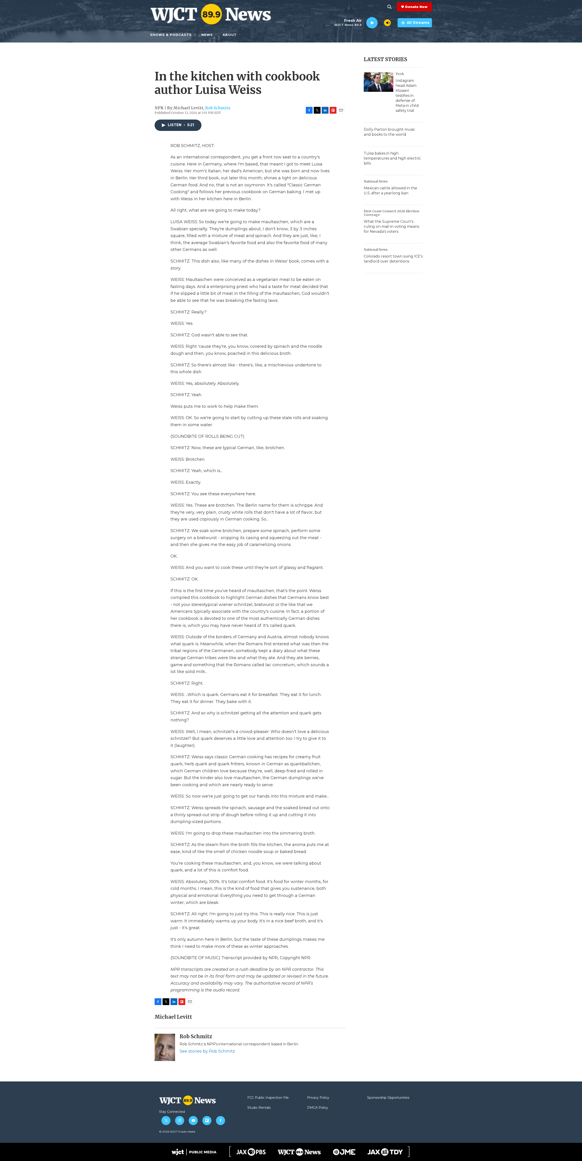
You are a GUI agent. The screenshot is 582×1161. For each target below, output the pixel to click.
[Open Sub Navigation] (195, 35)
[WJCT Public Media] (194, 1151)
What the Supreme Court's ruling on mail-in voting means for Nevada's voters (391, 226)
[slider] (381, 22)
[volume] (387, 22)
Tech (400, 74)
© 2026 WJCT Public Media (177, 1131)
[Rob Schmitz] (165, 1047)
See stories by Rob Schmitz (207, 1051)
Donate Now (416, 7)
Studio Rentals (259, 1108)
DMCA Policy (317, 1108)
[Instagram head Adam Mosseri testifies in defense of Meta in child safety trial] (378, 82)
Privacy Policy (318, 1098)
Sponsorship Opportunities (388, 1098)
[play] (372, 22)
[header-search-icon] (389, 7)
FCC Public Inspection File (268, 1098)
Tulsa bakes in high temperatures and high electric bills (392, 158)
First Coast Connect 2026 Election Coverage (391, 213)
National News (376, 181)
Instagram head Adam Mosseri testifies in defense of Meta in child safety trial (407, 95)
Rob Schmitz (217, 107)
